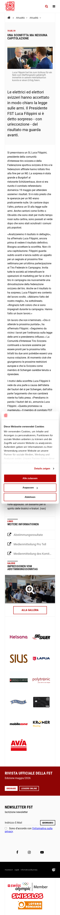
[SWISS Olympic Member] (30, 887)
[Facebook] (17, 852)
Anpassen (28, 487)
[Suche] (46, 6)
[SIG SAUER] (41, 637)
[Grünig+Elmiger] (18, 681)
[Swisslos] (30, 896)
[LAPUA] (41, 659)
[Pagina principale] (11, 6)
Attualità (20, 17)
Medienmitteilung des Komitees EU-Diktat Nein (34, 553)
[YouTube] (42, 852)
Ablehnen (30, 497)
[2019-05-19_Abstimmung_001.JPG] (30, 589)
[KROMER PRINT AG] (41, 724)
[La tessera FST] (41, 702)
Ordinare (11, 788)
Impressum (9, 870)
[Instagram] (29, 852)
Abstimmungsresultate (28, 534)
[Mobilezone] (18, 724)
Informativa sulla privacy (29, 870)
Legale (17, 870)
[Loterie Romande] (30, 905)
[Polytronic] (41, 681)
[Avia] (18, 746)
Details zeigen (42, 468)
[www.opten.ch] (53, 870)
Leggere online (29, 788)
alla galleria (30, 610)
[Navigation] (54, 6)
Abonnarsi (47, 822)
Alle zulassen (30, 478)
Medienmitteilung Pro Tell (30, 544)
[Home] (9, 17)
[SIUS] (18, 659)
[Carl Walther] (18, 702)
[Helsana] (18, 637)
